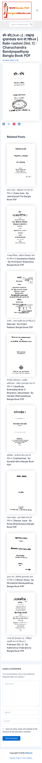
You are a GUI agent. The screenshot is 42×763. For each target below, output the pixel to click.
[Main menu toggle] (37, 10)
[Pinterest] (14, 124)
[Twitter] (9, 124)
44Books (28, 753)
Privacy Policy (15, 758)
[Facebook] (4, 124)
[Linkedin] (19, 124)
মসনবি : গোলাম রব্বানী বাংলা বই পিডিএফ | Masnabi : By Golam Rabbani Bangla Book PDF (21, 324)
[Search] (31, 24)
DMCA (29, 758)
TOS (24, 758)
